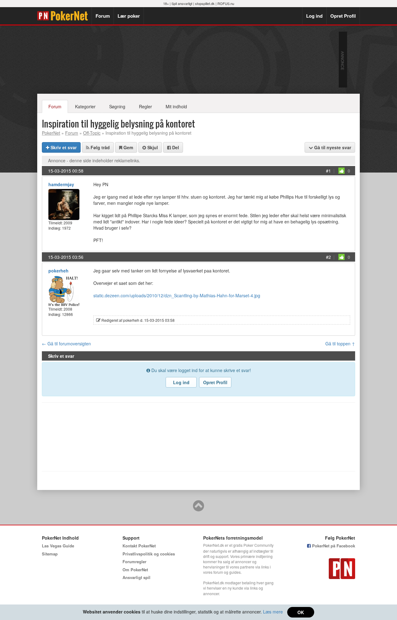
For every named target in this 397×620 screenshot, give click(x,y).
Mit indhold (176, 106)
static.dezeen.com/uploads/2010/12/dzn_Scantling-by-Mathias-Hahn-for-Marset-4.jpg (176, 295)
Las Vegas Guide (58, 546)
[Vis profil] (63, 203)
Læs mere (273, 612)
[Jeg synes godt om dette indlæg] (341, 171)
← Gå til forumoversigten (66, 343)
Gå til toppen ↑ (340, 343)
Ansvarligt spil (136, 577)
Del (175, 147)
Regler (145, 106)
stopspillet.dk (205, 3)
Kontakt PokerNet (139, 546)
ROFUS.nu (225, 3)
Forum (103, 15)
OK (300, 612)
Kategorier (85, 106)
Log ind (314, 15)
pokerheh (58, 270)
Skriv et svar (63, 147)
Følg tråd (99, 147)
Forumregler (134, 561)
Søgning (117, 106)
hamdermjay (61, 184)
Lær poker (129, 15)
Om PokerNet (135, 570)
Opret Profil (343, 15)
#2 (328, 257)
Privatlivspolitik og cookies (149, 554)
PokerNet (64, 16)
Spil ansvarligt (182, 3)
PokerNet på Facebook (333, 546)
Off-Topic (91, 133)
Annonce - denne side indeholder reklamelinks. (94, 160)
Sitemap (50, 554)
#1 (328, 171)
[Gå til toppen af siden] (198, 508)
